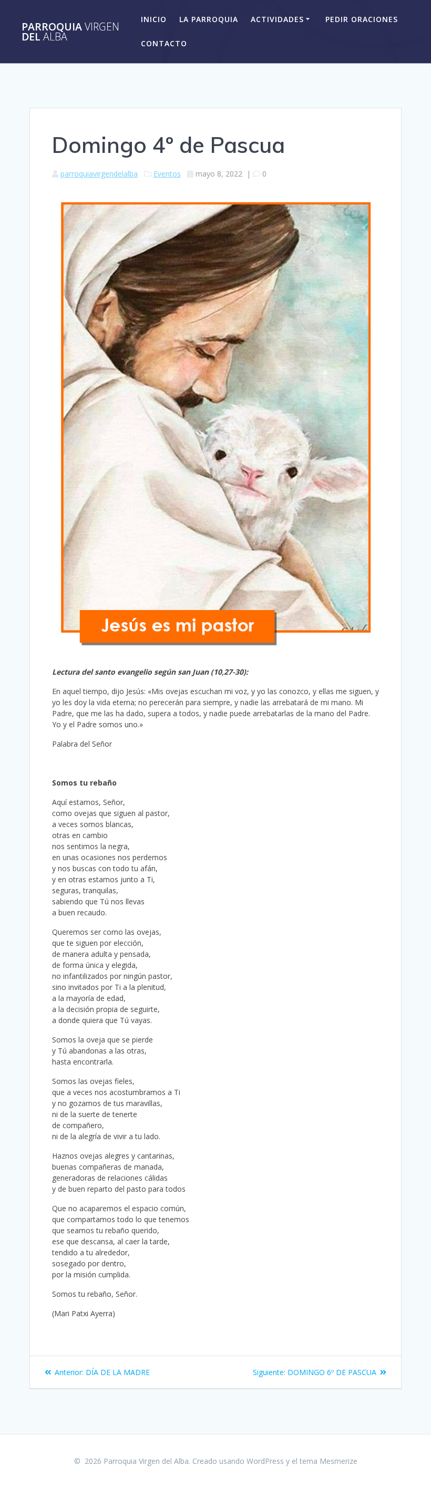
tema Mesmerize (328, 1461)
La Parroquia (208, 19)
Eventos (167, 174)
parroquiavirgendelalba (99, 174)
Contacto (164, 43)
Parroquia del (70, 32)
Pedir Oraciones (361, 19)
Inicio (154, 19)
